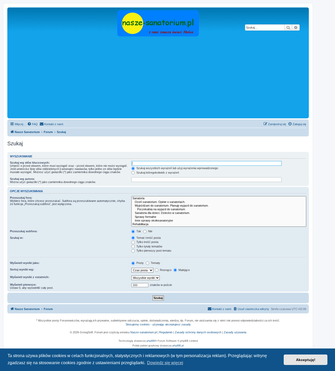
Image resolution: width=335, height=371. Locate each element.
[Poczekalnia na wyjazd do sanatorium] (219, 209)
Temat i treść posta (148, 237)
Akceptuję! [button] (305, 360)
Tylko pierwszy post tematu (153, 250)
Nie (149, 231)
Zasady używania (235, 332)
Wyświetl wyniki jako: (25, 262)
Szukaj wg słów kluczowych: (30, 162)
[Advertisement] (158, 77)
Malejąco (184, 270)
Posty (140, 262)
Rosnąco (165, 270)
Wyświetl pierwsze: (23, 284)
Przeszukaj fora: (21, 197)
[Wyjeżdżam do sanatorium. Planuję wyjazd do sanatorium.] (219, 206)
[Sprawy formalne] (219, 217)
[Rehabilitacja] (219, 224)
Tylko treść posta (147, 241)
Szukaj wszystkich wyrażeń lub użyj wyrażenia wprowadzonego (177, 168)
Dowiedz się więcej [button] (165, 363)
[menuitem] (32, 124)
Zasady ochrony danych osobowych (198, 332)
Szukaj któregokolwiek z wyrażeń (157, 172)
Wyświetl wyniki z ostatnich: (29, 277)
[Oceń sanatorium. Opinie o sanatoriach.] (219, 202)
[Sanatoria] (219, 198)
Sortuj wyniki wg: (22, 269)
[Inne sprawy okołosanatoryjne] (219, 221)
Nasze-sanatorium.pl (143, 332)
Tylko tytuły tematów (149, 246)
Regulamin (165, 332)
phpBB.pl (178, 345)
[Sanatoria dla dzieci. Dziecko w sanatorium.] (219, 213)
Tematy (155, 262)
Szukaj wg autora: (22, 178)
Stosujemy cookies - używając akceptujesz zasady (158, 324)
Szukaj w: (16, 237)
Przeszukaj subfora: (23, 231)
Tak (138, 231)
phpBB (151, 340)
